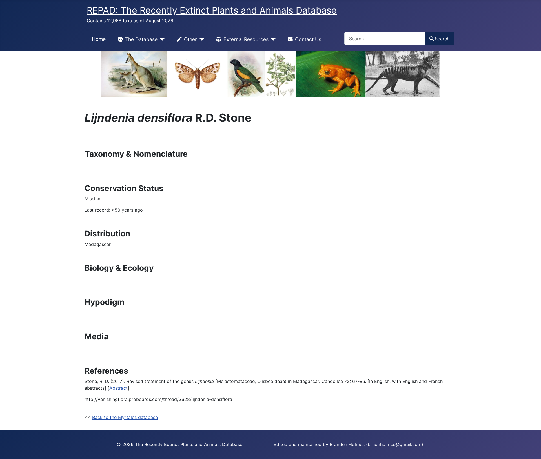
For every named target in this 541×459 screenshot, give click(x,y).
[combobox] (384, 38)
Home (99, 39)
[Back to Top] (531, 448)
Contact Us (308, 39)
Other (190, 39)
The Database (141, 39)
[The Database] (161, 39)
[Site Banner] (270, 74)
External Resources (246, 39)
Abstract (118, 388)
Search (442, 38)
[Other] (200, 39)
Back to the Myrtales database (125, 417)
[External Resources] (272, 39)
